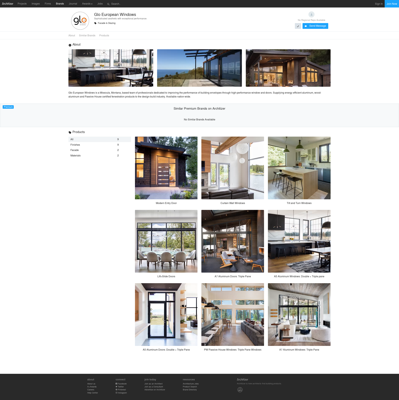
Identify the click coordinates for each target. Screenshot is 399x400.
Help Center (92, 392)
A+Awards (92, 386)
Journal (73, 3)
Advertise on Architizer (154, 389)
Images (36, 3)
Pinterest (121, 389)
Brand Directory (190, 389)
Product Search (190, 386)
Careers (90, 389)
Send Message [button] (315, 25)
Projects (22, 3)
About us (91, 383)
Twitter (120, 386)
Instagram (122, 392)
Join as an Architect (153, 383)
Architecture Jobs (191, 383)
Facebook (122, 383)
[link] (99, 139)
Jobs (100, 3)
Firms (48, 3)
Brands (60, 3)
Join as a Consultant (153, 386)
